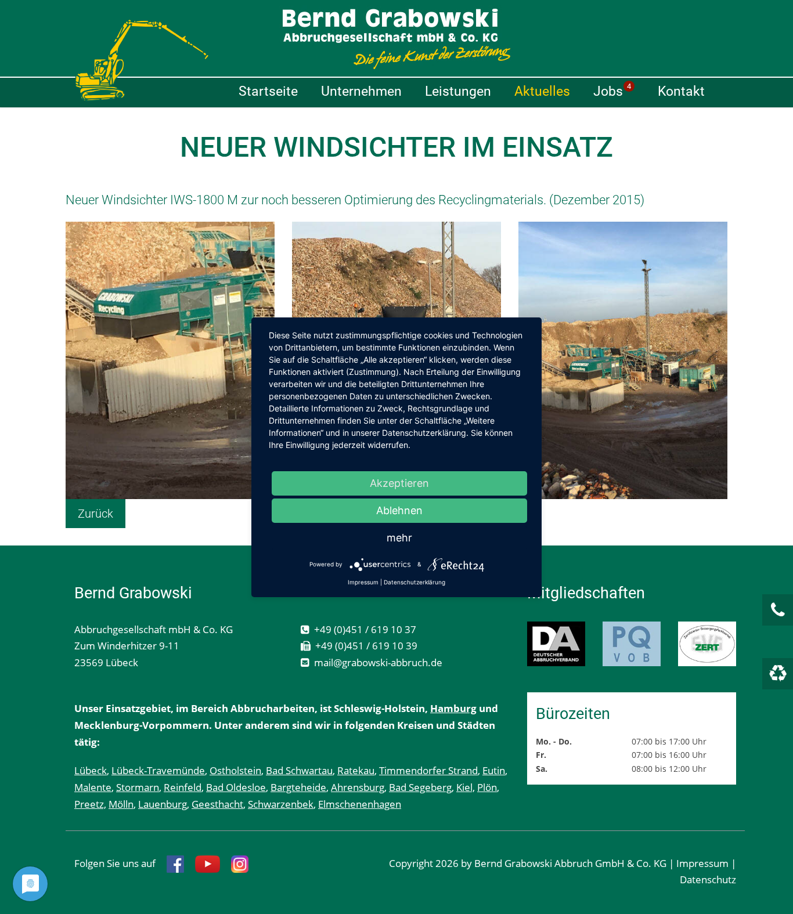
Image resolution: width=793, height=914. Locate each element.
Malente (92, 787)
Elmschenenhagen (359, 804)
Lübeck (90, 770)
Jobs (612, 90)
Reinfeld (182, 787)
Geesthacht (217, 804)
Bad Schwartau (299, 770)
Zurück (95, 514)
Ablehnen (399, 510)
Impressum (702, 863)
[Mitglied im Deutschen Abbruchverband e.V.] (556, 644)
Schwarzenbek (280, 804)
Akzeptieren (399, 483)
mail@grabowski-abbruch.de (378, 662)
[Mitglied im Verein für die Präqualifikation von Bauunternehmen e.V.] (632, 644)
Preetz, (90, 804)
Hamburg (453, 708)
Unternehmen (361, 91)
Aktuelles (542, 91)
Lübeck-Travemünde (158, 770)
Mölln (121, 804)
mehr (399, 538)
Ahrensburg (357, 787)
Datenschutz (708, 879)
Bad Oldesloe (236, 787)
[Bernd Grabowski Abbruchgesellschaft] (396, 39)
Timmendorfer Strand (428, 770)
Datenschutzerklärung (414, 582)
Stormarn (137, 787)
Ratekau (355, 770)
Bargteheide (298, 787)
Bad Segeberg (420, 787)
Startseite (268, 91)
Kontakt (681, 91)
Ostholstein (235, 770)
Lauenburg (162, 804)
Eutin (493, 770)
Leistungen (458, 91)
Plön (487, 787)
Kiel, (465, 787)
